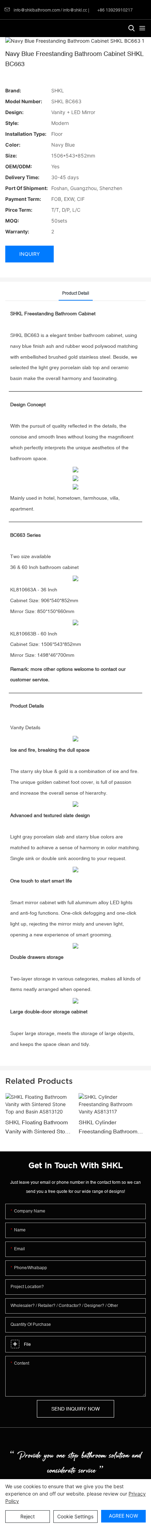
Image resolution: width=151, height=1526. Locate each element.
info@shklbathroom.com (37, 10)
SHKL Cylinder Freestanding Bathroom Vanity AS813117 (108, 1127)
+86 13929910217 (114, 10)
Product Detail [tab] (75, 293)
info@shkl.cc (75, 10)
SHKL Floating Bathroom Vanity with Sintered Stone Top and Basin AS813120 (38, 1127)
